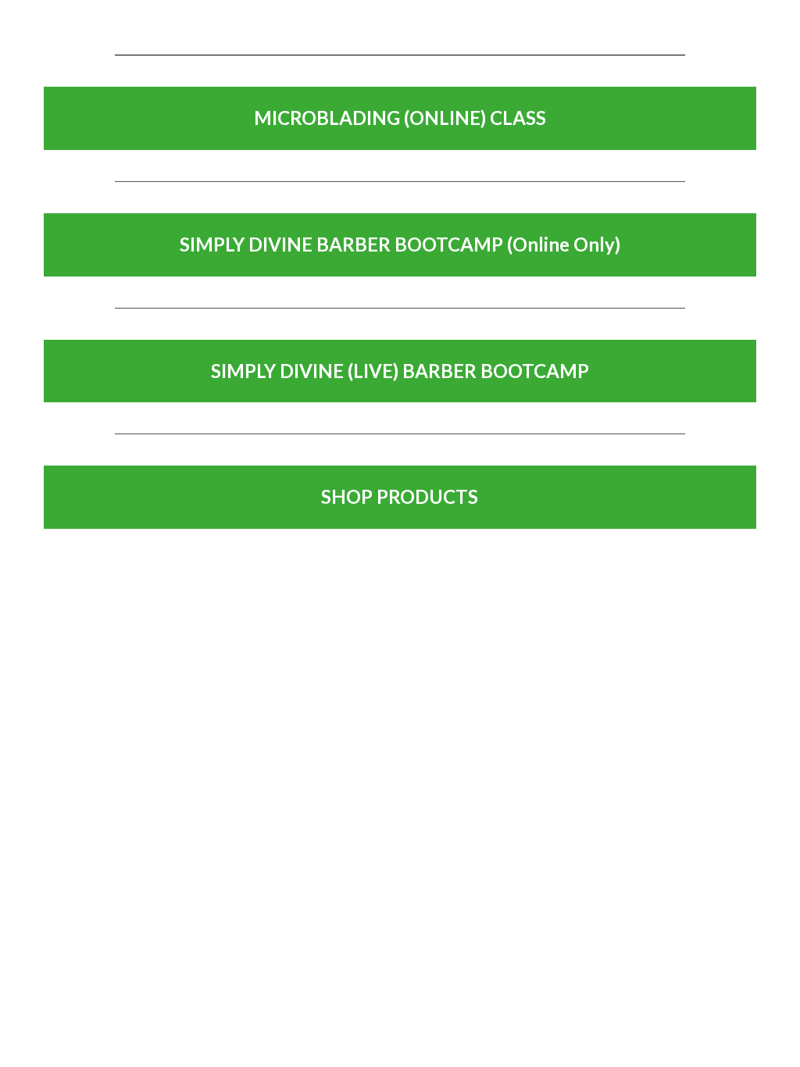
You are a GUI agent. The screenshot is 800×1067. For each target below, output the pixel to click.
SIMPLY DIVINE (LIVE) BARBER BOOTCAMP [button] (400, 370)
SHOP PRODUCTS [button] (399, 496)
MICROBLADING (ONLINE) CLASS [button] (400, 117)
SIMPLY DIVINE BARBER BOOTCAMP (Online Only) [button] (400, 244)
